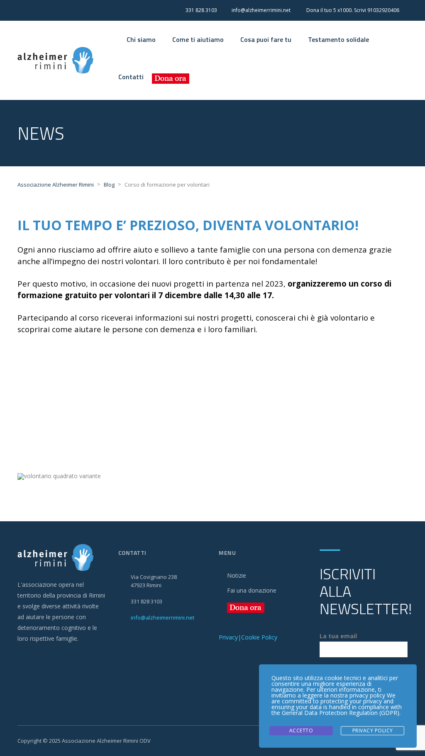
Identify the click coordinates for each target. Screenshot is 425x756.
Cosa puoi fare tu (265, 39)
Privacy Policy (372, 730)
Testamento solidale (338, 39)
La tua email (338, 636)
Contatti (131, 77)
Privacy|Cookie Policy (248, 637)
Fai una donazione (251, 590)
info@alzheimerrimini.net (162, 617)
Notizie (236, 575)
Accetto (301, 730)
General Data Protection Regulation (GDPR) (340, 713)
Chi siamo (141, 39)
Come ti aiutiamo (198, 39)
